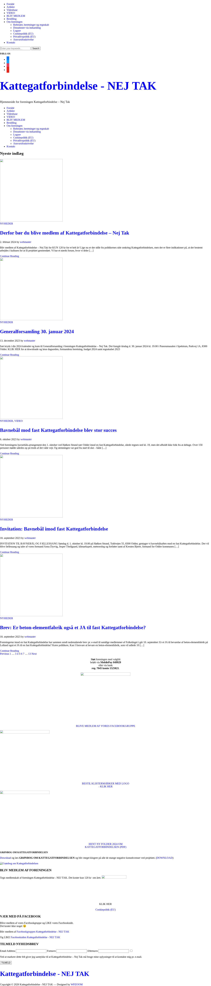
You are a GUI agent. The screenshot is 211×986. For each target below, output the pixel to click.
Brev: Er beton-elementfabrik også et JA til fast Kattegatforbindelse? (73, 627)
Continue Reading (9, 256)
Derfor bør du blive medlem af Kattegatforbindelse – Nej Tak (64, 232)
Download (5, 857)
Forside (10, 4)
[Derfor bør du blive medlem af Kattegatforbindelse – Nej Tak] (31, 220)
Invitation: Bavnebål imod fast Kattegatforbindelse (54, 528)
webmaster (25, 242)
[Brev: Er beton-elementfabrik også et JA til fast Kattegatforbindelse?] (31, 615)
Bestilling (11, 18)
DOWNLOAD (165, 857)
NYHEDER (6, 223)
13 (29, 653)
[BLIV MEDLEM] (114, 877)
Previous (4, 653)
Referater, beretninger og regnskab (31, 24)
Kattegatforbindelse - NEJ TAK (78, 85)
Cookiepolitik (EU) (23, 33)
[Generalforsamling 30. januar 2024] (31, 319)
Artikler (11, 7)
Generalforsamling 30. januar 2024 (37, 331)
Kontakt (11, 42)
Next (34, 653)
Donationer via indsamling (27, 27)
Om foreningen (14, 21)
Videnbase (12, 10)
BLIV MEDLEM (16, 15)
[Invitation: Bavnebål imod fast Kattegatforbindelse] (31, 516)
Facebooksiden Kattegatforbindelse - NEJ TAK (35, 937)
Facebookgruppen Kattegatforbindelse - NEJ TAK (43, 931)
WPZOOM (77, 984)
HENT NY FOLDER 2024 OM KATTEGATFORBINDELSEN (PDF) (105, 845)
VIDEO (11, 13)
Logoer (17, 30)
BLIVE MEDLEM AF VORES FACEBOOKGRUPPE (105, 726)
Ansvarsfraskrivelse (23, 39)
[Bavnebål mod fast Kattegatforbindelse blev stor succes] (31, 418)
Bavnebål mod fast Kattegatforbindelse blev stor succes (58, 430)
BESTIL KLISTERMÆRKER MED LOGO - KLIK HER (105, 785)
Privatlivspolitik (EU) (24, 36)
